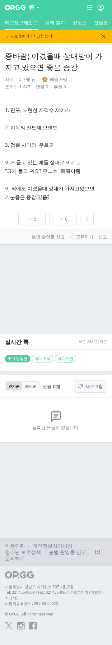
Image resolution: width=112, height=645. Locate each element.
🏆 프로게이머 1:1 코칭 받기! (29, 36)
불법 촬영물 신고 (67, 552)
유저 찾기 (55, 22)
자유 (9, 79)
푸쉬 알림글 (17, 358)
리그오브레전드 (21, 22)
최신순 (30, 386)
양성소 (79, 22)
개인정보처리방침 (52, 545)
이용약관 (15, 545)
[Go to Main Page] (15, 7)
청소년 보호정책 (23, 552)
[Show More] (34, 7)
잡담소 (101, 22)
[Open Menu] (100, 7)
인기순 (14, 386)
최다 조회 (42, 358)
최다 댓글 (65, 358)
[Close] (103, 36)
